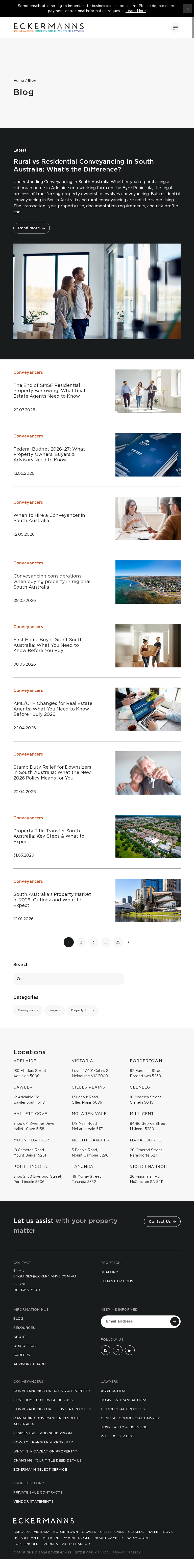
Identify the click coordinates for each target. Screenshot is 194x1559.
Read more (29, 228)
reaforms (110, 1272)
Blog (18, 1318)
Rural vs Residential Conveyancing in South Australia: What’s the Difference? (83, 165)
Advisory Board (29, 1364)
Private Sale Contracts (37, 1492)
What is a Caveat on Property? (45, 1451)
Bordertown (65, 1531)
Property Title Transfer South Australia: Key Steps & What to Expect (48, 836)
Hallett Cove (160, 1531)
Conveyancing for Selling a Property (52, 1409)
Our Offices (25, 1346)
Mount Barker (77, 1537)
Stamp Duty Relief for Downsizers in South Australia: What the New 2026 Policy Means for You (52, 773)
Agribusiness (113, 1391)
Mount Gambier (108, 1537)
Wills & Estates (116, 1436)
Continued (36, 212)
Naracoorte (139, 1537)
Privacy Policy (126, 1552)
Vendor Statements (33, 1501)
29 (118, 942)
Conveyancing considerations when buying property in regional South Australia (51, 581)
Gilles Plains (112, 1531)
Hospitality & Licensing (124, 1427)
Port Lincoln (25, 1543)
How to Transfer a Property (43, 1442)
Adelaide (21, 1531)
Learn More (136, 11)
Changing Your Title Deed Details (47, 1460)
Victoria (42, 1531)
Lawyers (55, 1010)
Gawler (89, 1531)
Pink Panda (99, 1552)
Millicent (51, 1537)
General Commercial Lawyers (131, 1418)
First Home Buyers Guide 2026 (43, 1400)
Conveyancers (28, 372)
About (20, 1337)
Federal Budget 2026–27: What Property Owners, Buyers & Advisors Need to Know (49, 454)
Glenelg (136, 1531)
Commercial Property (123, 1409)
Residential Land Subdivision (42, 1433)
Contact (22, 1263)
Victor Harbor (76, 1543)
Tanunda (50, 1543)
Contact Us (160, 1222)
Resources (24, 1328)
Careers (21, 1355)
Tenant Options (117, 1281)
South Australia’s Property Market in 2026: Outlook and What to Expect (52, 900)
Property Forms (82, 1010)
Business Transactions (124, 1400)
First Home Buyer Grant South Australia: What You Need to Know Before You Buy (48, 645)
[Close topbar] (187, 8)
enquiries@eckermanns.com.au (44, 1276)
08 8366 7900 (26, 1290)
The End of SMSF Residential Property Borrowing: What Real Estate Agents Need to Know (49, 391)
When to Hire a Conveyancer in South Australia (49, 518)
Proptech (110, 1263)
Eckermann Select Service (40, 1469)
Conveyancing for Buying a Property (51, 1391)
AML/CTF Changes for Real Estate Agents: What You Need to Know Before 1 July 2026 (52, 709)
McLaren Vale (26, 1537)
